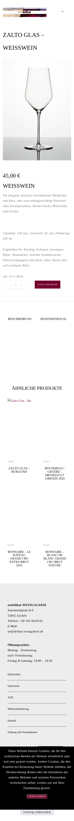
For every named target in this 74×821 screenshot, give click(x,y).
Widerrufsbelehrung (18, 709)
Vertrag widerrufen (37, 812)
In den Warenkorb (47, 285)
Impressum (13, 685)
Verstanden (37, 796)
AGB (10, 697)
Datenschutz (14, 674)
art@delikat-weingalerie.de (25, 631)
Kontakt (12, 720)
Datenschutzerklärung (37, 805)
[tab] (20, 319)
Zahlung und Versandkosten (22, 732)
